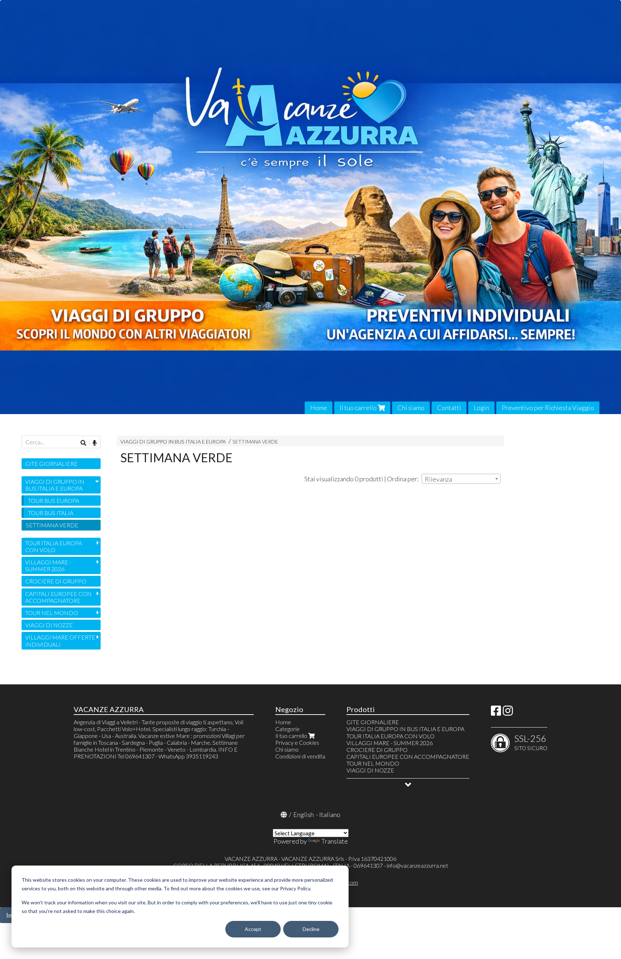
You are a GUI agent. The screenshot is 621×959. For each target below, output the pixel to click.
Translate (334, 841)
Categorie (287, 728)
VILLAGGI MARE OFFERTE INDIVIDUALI (60, 640)
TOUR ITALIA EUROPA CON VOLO (53, 546)
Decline (311, 929)
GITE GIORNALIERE (51, 463)
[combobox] (461, 479)
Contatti (449, 408)
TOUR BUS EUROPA (53, 500)
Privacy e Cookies (297, 742)
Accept (253, 929)
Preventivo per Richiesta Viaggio (548, 408)
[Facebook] (496, 712)
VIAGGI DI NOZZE (49, 624)
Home (318, 408)
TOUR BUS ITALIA (50, 512)
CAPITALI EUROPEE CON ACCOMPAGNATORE (58, 597)
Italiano (329, 814)
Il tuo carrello (359, 408)
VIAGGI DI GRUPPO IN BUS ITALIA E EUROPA (173, 442)
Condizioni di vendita (300, 756)
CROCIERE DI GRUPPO (55, 581)
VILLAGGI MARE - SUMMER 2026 (48, 565)
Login (481, 408)
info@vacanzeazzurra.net (417, 865)
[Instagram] (508, 712)
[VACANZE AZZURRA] (310, 207)
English (303, 814)
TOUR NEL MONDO (51, 612)
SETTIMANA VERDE (255, 442)
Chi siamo (410, 408)
